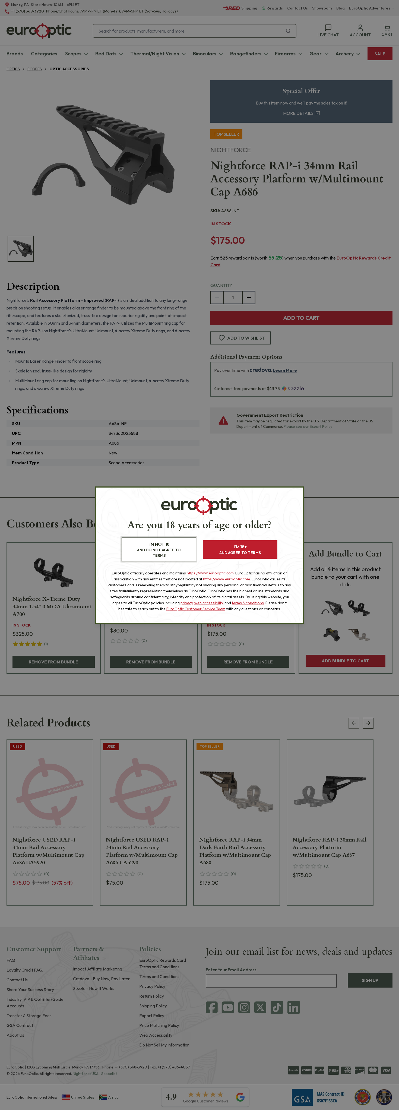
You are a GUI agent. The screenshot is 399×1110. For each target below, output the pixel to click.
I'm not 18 (159, 549)
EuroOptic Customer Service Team (195, 608)
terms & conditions (248, 602)
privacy (186, 602)
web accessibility (208, 602)
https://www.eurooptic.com (210, 573)
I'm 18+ (240, 549)
